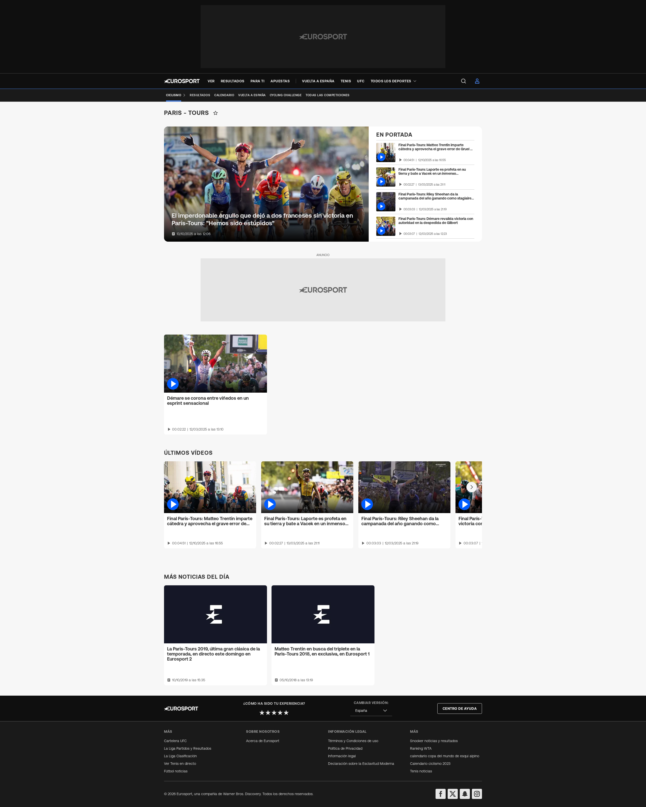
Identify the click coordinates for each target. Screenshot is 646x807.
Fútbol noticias (175, 771)
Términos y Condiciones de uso (353, 741)
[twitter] (453, 794)
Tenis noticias (421, 771)
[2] (268, 713)
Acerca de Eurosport (262, 741)
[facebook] (441, 794)
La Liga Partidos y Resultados (187, 748)
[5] (286, 713)
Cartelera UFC (175, 741)
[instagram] (477, 794)
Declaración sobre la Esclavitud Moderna (361, 764)
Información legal (342, 756)
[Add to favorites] (215, 112)
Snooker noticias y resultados (434, 741)
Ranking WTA (421, 748)
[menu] (463, 81)
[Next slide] (471, 487)
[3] (274, 713)
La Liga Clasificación (180, 756)
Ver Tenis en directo (180, 764)
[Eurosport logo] (182, 81)
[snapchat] (465, 794)
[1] (262, 713)
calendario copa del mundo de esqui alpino (444, 756)
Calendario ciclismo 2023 (430, 764)
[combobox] (371, 710)
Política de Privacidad (345, 748)
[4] (280, 713)
